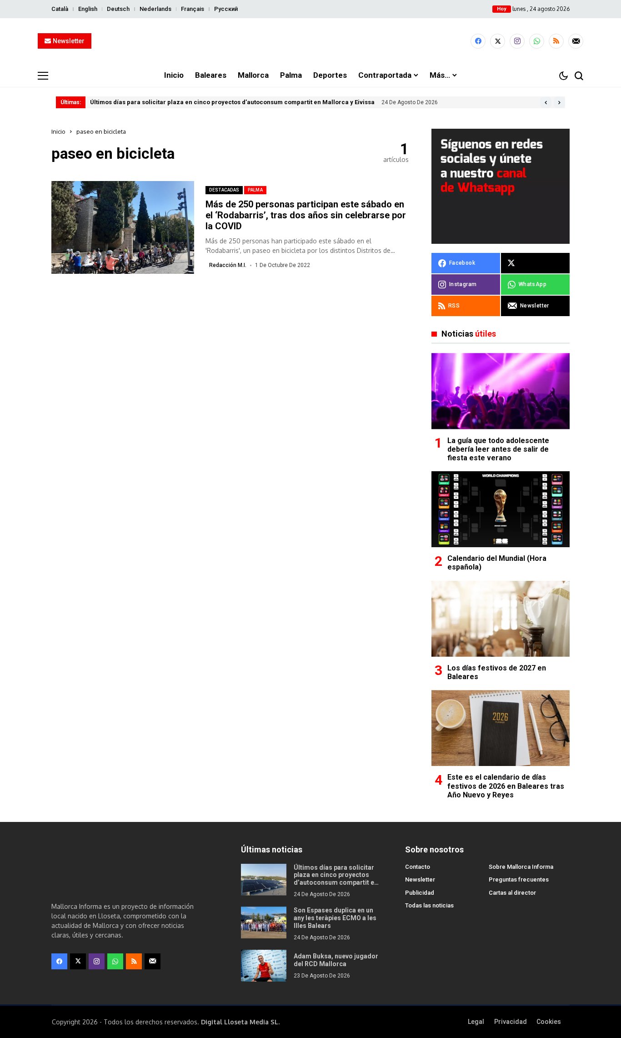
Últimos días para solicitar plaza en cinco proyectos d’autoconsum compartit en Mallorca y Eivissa (232, 102)
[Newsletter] (575, 41)
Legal (476, 1021)
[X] (497, 41)
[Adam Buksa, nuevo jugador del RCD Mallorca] (263, 966)
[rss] (556, 41)
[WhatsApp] (536, 41)
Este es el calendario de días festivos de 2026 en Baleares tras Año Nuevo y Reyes (505, 786)
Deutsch (118, 8)
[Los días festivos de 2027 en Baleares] (500, 619)
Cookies (548, 1021)
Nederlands (155, 8)
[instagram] (517, 41)
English (87, 8)
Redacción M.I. (227, 265)
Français (192, 8)
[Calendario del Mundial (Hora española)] (500, 509)
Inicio (58, 131)
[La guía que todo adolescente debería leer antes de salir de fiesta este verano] (500, 391)
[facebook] (478, 41)
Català (59, 8)
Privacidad (510, 1021)
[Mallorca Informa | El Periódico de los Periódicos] (310, 41)
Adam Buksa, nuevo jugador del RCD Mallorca (336, 959)
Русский (226, 8)
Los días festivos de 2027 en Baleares (496, 672)
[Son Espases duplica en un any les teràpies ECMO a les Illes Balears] (263, 922)
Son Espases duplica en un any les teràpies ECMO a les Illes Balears (335, 918)
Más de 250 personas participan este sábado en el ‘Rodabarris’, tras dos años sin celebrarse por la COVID (305, 215)
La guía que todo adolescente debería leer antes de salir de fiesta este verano (498, 449)
